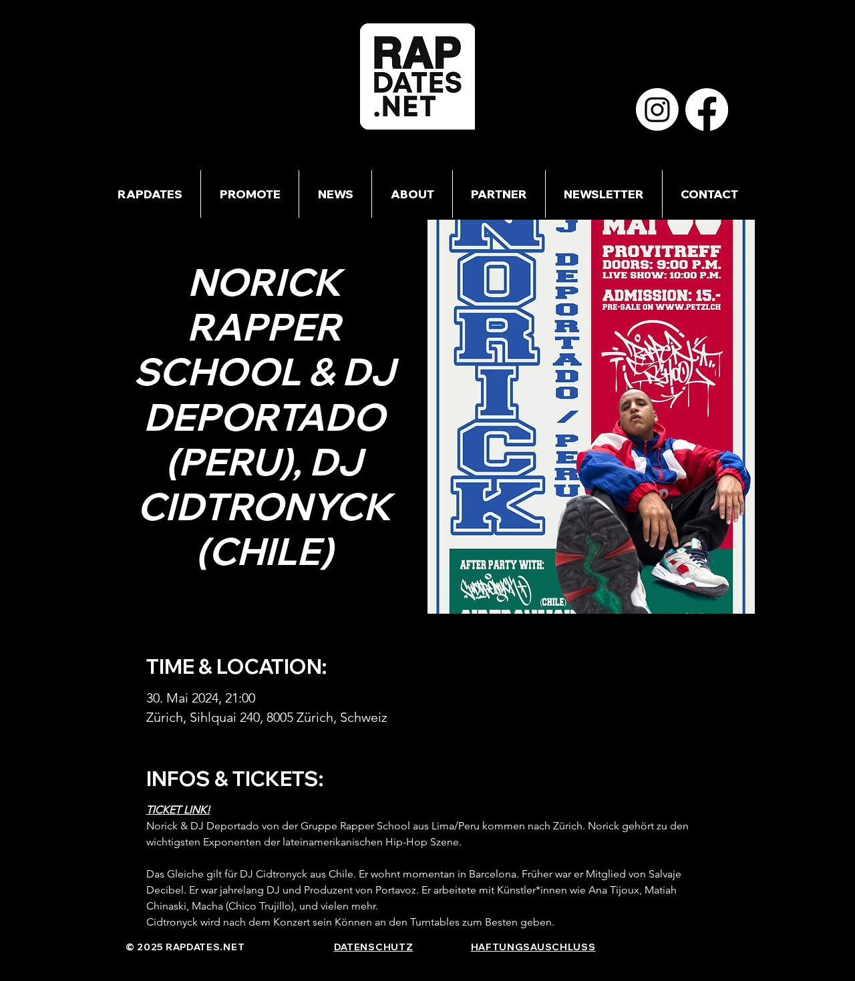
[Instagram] (657, 109)
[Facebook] (706, 109)
